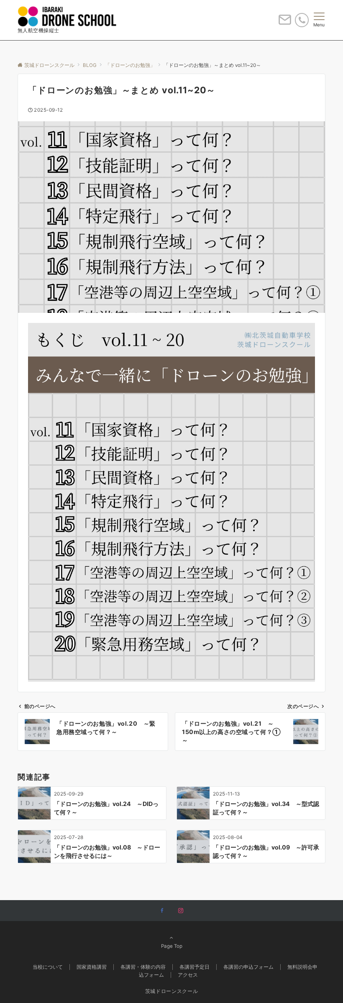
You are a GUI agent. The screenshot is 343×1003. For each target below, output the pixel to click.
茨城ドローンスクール (171, 991)
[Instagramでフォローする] (180, 911)
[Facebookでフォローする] (162, 911)
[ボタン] (285, 23)
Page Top (171, 946)
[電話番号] (302, 20)
